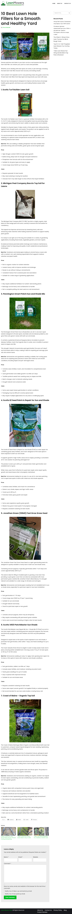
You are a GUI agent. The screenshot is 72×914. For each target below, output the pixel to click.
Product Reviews (42, 912)
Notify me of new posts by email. (15, 894)
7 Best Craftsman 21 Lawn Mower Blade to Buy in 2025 (24, 837)
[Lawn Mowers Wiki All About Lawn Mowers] (12, 3)
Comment (7, 863)
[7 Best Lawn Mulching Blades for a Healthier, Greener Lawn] (41, 831)
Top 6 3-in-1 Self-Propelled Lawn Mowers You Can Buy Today (62, 46)
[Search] (69, 13)
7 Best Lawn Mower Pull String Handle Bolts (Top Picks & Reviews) (61, 53)
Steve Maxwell (6, 27)
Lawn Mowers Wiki (6, 910)
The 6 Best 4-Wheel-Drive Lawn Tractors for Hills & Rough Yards (61, 39)
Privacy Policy (58, 910)
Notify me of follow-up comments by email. (18, 891)
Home (53, 3)
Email (20, 857)
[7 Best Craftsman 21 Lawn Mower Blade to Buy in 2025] (24, 831)
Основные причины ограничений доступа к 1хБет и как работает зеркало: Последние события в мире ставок (62, 30)
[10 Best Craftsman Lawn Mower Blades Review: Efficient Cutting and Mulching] (8, 831)
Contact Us (67, 3)
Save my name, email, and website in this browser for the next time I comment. (25, 887)
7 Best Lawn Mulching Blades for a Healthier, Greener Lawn (41, 837)
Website (35, 857)
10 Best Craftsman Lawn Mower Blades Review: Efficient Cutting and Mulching (8, 838)
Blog (65, 910)
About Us (59, 3)
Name (6, 857)
